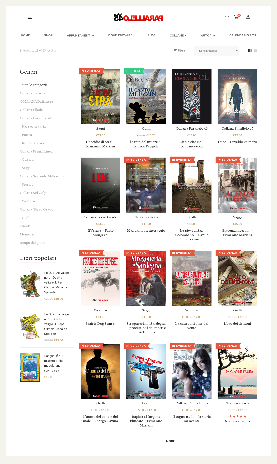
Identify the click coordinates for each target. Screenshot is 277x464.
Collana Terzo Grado (100, 217)
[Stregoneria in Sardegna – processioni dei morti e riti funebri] (146, 278)
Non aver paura (237, 421)
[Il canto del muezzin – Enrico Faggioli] (146, 96)
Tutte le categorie (34, 85)
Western (100, 310)
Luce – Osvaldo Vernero (237, 142)
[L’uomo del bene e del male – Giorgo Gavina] (100, 371)
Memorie (27, 234)
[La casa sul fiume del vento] (192, 278)
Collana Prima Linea (191, 403)
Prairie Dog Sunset (100, 323)
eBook (25, 226)
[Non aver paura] (237, 371)
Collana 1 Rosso (32, 93)
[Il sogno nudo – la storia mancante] (192, 371)
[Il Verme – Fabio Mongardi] (100, 185)
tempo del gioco (32, 243)
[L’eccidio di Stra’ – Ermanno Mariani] (100, 96)
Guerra (28, 159)
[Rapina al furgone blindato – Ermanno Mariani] (146, 371)
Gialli (146, 128)
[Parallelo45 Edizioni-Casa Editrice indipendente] (139, 17)
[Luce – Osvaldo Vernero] (237, 96)
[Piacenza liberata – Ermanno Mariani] (237, 185)
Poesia (27, 135)
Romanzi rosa (33, 143)
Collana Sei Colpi (33, 193)
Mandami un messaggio (146, 230)
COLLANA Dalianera (36, 101)
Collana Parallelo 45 (192, 128)
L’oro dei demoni (237, 323)
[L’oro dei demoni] (237, 278)
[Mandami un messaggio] (146, 185)
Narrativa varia (146, 217)
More (170, 441)
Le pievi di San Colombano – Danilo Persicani (191, 235)
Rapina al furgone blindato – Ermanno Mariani (146, 421)
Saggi (100, 128)
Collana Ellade (31, 110)
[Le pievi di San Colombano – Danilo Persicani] (192, 185)
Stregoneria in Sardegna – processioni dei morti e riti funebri (146, 328)
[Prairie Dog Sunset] (100, 278)
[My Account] (248, 17)
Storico (27, 184)
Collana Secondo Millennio (41, 176)
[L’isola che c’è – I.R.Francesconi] (192, 96)
